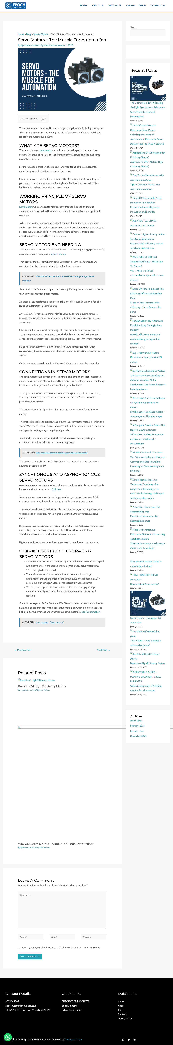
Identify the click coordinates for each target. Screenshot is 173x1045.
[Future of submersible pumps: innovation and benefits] (148, 200)
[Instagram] (123, 1040)
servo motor (46, 150)
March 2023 (136, 720)
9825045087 (12, 1001)
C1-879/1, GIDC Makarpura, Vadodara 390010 (28, 1010)
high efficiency (58, 254)
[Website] (93, 937)
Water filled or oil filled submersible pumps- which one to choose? (147, 275)
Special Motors (40, 34)
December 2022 (138, 736)
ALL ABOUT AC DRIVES (142, 225)
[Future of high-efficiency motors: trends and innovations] (148, 236)
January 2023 (137, 731)
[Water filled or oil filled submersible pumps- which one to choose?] (148, 262)
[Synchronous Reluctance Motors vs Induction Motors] (148, 375)
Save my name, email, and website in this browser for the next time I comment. (61, 947)
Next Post (103, 649)
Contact (122, 1014)
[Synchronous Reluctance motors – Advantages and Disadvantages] (148, 402)
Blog (143, 5)
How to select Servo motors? (144, 584)
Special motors (69, 1005)
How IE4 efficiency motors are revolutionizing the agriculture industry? (145, 339)
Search (133, 27)
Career (130, 5)
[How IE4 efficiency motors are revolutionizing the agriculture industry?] (148, 325)
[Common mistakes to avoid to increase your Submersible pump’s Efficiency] (148, 454)
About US (98, 5)
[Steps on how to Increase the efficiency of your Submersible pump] (148, 293)
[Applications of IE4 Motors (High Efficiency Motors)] (148, 155)
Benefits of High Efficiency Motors (42, 686)
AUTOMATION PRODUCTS (75, 1001)
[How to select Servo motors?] (148, 577)
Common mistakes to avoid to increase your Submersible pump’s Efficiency (147, 466)
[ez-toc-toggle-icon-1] (42, 119)
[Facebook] (129, 1040)
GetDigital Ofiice (73, 1039)
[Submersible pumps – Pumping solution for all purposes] (148, 677)
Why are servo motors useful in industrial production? (56, 844)
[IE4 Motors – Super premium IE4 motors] (144, 352)
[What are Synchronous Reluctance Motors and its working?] (148, 534)
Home (83, 5)
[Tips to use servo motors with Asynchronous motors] (148, 177)
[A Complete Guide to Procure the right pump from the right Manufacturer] (148, 427)
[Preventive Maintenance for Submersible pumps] (148, 509)
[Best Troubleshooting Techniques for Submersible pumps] (148, 484)
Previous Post (22, 649)
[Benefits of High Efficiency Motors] (148, 656)
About (121, 1005)
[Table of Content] (43, 119)
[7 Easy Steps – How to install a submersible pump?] (148, 633)
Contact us (158, 5)
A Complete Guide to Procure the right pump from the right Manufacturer (146, 439)
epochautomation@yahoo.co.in (20, 1005)
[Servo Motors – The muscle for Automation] (148, 603)
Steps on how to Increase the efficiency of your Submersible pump (145, 307)
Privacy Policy (125, 1018)
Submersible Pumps (72, 1010)
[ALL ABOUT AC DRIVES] (143, 220)
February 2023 (137, 725)
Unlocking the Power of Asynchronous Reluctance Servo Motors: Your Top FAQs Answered (147, 139)
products (115, 5)
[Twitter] (135, 1040)
